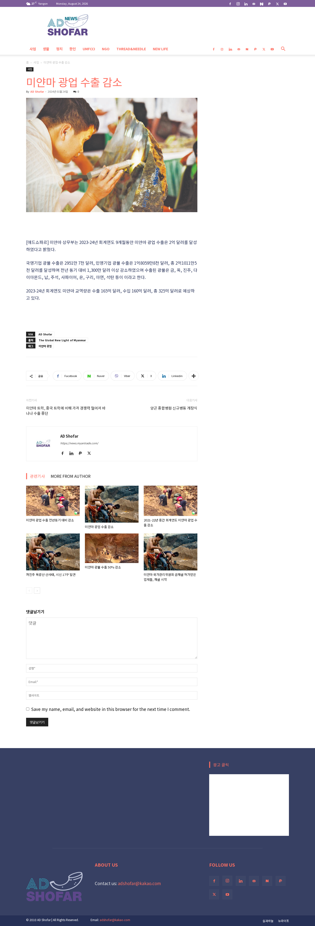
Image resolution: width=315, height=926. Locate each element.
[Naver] (261, 3)
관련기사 (37, 476)
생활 (46, 48)
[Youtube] (285, 3)
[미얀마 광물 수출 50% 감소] (112, 548)
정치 (59, 48)
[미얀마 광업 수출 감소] (112, 504)
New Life (160, 48)
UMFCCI (89, 48)
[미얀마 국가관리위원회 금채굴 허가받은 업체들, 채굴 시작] (170, 551)
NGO (106, 48)
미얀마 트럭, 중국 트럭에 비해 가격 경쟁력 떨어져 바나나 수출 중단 (66, 410)
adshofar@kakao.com (139, 883)
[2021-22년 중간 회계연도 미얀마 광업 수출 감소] (170, 501)
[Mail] (253, 3)
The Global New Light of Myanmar (62, 340)
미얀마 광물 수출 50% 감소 (103, 567)
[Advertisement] (111, 226)
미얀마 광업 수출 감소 (99, 526)
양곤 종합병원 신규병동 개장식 (173, 408)
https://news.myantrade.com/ (79, 443)
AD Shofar (37, 91)
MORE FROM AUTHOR (71, 476)
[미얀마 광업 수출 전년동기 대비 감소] (53, 501)
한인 (72, 48)
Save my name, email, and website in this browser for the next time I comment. (110, 709)
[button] (283, 49)
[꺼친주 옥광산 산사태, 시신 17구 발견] (53, 551)
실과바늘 (268, 921)
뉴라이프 (283, 921)
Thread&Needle (131, 48)
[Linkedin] (246, 3)
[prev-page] (29, 590)
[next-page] (37, 590)
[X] (277, 3)
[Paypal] (269, 3)
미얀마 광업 (45, 346)
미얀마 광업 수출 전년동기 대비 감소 (50, 520)
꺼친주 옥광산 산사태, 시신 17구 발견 (51, 574)
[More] (194, 376)
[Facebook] (230, 3)
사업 (33, 48)
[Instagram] (238, 3)
